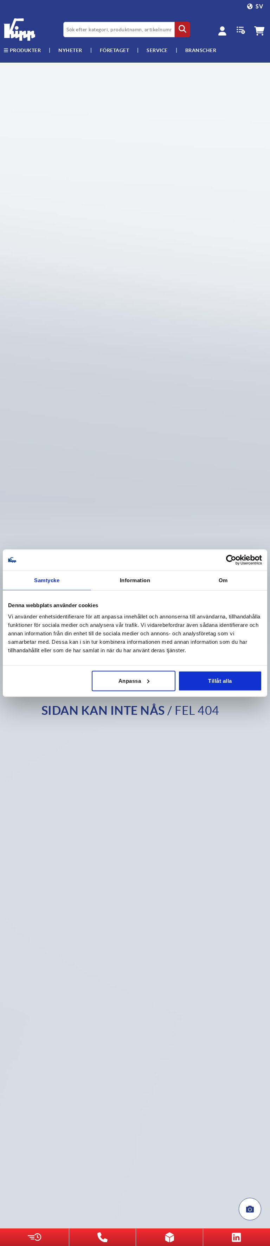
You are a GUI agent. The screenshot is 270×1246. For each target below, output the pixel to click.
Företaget (114, 50)
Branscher (201, 50)
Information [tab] (135, 580)
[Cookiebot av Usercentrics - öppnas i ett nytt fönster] (231, 560)
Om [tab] (223, 580)
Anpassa (129, 681)
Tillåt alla (220, 681)
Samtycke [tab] (46, 580)
